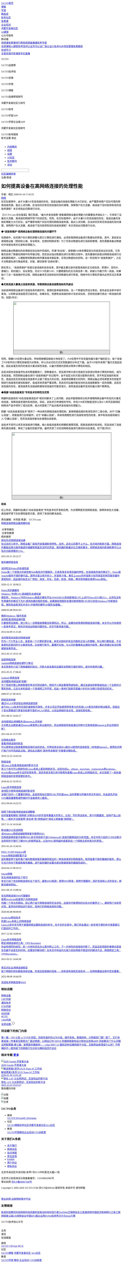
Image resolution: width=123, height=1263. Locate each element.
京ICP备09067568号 (21, 1182)
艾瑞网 (71, 1212)
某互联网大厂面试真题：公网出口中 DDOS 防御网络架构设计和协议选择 (54, 1041)
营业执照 (6, 1199)
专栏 (22, 53)
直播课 (33, 43)
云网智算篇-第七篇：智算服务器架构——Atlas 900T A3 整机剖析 (35, 1044)
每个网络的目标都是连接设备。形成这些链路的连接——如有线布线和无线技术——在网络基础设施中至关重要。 (61, 971)
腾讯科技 (15, 1212)
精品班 (4, 14)
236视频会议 (19, 1216)
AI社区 (11, 157)
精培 (21, 1132)
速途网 (88, 1212)
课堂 (18, 53)
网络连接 (6, 523)
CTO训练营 (40, 1132)
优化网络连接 (8, 896)
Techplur (32, 1118)
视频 (9, 150)
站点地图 (12, 1153)
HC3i (25, 1118)
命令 (9, 787)
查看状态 (12, 743)
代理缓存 (25, 896)
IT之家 (112, 1212)
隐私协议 (12, 1166)
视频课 (4, 43)
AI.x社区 (50, 1125)
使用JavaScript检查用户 (19, 899)
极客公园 (8, 1216)
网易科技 (25, 1212)
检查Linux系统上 (16, 921)
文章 (3, 53)
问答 (13, 53)
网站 (13, 917)
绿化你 (13, 540)
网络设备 (15, 523)
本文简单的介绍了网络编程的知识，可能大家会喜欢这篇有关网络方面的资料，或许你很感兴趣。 (52, 667)
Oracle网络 (6, 874)
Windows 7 (11, 616)
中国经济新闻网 (100, 1212)
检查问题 (13, 619)
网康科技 (25, 523)
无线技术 (6, 982)
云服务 (12, 740)
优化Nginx (15, 568)
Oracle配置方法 (14, 855)
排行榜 (19, 43)
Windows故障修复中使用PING (23, 833)
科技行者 (54, 1212)
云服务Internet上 (21, 721)
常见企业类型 (14, 967)
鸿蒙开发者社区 (9, 28)
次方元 (62, 1216)
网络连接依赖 (8, 699)
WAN (23, 982)
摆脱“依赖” (14, 681)
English (10, 1159)
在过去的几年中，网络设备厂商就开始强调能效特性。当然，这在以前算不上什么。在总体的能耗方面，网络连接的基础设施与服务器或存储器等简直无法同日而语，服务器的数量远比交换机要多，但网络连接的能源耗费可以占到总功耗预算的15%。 (61, 547)
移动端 (4, 830)
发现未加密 (15, 637)
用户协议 (12, 1162)
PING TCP (6, 852)
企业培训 (6, 25)
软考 (20, 46)
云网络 (4, 740)
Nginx (4, 590)
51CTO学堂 (13, 1132)
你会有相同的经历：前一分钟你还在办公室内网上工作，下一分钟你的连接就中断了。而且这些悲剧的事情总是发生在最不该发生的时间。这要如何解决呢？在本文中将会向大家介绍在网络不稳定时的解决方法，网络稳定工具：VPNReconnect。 (61, 950)
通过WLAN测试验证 (19, 703)
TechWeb (63, 1212)
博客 (3, 7)
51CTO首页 (7, 3)
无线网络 (18, 830)
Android (5, 678)
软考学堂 (42, 43)
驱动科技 (44, 1212)
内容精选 (12, 147)
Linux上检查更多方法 (19, 765)
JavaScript (6, 917)
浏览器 (10, 590)
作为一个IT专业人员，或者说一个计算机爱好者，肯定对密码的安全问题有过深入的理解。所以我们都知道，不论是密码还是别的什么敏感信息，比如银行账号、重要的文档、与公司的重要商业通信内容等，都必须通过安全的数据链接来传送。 (61, 645)
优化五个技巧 (14, 877)
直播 (27, 53)
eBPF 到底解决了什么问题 (107, 1041)
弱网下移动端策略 (18, 812)
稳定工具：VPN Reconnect (21, 943)
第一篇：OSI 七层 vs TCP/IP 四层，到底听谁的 (25, 1037)
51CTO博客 (13, 1125)
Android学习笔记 (17, 663)
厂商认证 (47, 46)
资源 (8, 53)
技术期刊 (12, 161)
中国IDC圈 (32, 1216)
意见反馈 (12, 1156)
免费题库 (78, 46)
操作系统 (21, 616)
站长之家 (80, 1212)
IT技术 (55, 46)
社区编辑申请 (8, 174)
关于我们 (12, 1145)
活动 (9, 164)
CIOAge (19, 1118)
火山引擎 (70, 1216)
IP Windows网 (19, 852)
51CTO (11, 1118)
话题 (9, 154)
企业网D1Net (44, 1216)
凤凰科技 (35, 1212)
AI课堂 (5, 32)
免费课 (4, 21)
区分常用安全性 (18, 791)
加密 (3, 659)
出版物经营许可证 (21, 1199)
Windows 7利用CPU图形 (21, 594)
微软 (3, 616)
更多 (16, 1054)
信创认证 (28, 46)
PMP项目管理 (66, 46)
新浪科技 (6, 1212)
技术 (18, 917)
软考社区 (6, 17)
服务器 (4, 562)
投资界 (55, 1216)
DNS (10, 830)
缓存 (16, 590)
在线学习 (6, 50)
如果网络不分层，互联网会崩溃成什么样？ (92, 1044)
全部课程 (6, 46)
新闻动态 (12, 1149)
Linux (4, 787)
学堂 (3, 10)
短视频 (26, 43)
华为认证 (37, 46)
